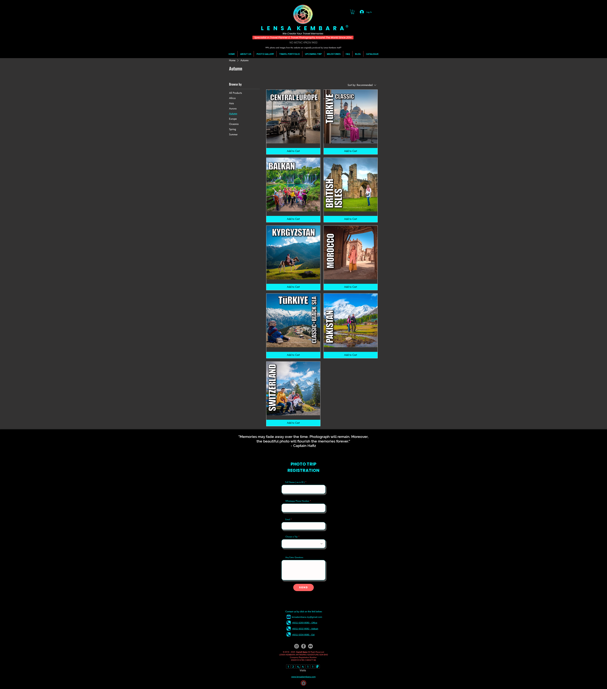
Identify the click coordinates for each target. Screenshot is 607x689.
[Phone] (289, 623)
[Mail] (289, 617)
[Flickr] (310, 646)
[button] (352, 12)
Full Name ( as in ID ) (295, 482)
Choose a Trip (291, 537)
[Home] (303, 683)
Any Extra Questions (294, 557)
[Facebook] (303, 646)
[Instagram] (296, 646)
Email (287, 519)
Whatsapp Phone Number (297, 501)
